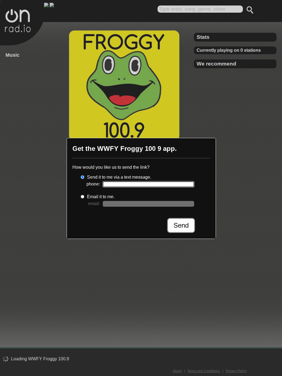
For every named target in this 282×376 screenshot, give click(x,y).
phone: (93, 184)
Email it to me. (101, 196)
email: (94, 203)
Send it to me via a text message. (119, 177)
